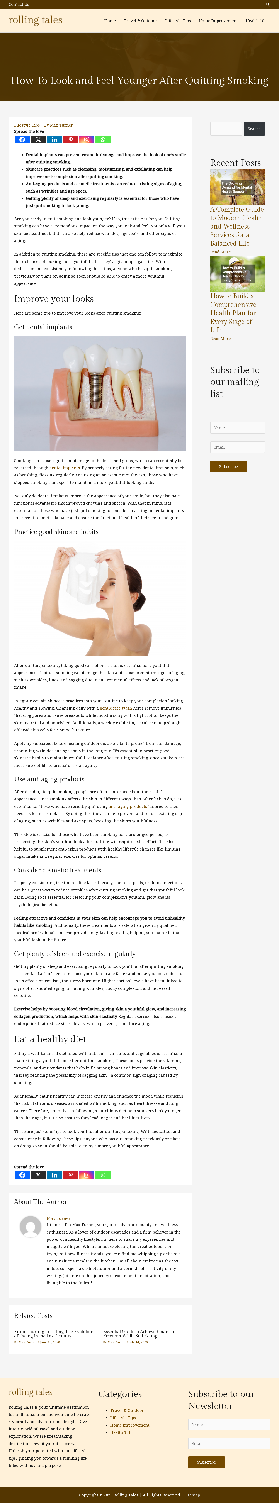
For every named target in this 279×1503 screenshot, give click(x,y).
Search (254, 128)
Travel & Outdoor (127, 1410)
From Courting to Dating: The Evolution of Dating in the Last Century (54, 1334)
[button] (267, 4)
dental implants (64, 467)
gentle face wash (116, 708)
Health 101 (120, 1432)
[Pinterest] (70, 139)
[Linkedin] (54, 139)
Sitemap (192, 1495)
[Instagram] (86, 139)
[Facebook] (22, 139)
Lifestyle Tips (27, 125)
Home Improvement (130, 1425)
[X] (38, 139)
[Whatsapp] (103, 139)
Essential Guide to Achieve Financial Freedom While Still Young (139, 1334)
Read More (220, 251)
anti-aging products (128, 806)
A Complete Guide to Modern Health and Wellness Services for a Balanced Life (237, 226)
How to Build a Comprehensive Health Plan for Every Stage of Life (233, 313)
